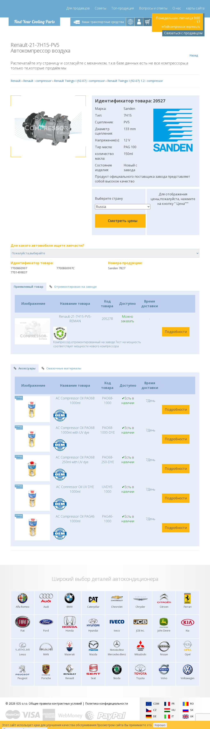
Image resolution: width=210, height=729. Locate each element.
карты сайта (195, 8)
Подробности (176, 331)
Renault (16, 81)
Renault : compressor (37, 81)
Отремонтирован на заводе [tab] (75, 287)
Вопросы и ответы (153, 8)
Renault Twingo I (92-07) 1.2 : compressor (135, 81)
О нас (176, 8)
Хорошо (159, 725)
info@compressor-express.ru (181, 27)
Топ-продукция (122, 8)
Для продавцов (78, 8)
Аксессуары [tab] (26, 368)
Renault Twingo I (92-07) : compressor (79, 81)
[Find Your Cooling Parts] (33, 9)
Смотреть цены (122, 220)
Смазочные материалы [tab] (63, 368)
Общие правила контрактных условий (55, 703)
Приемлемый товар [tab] (28, 287)
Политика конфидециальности (106, 703)
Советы (100, 8)
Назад (193, 55)
